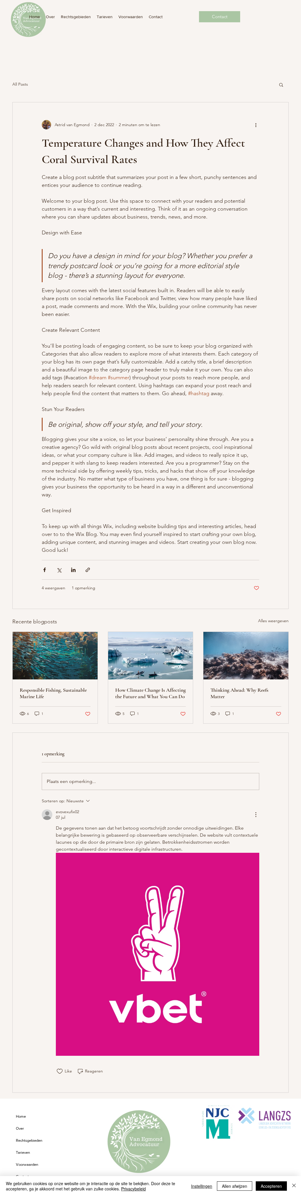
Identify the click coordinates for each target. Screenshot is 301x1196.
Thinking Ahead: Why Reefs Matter (239, 693)
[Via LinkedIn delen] (73, 570)
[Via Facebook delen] (44, 570)
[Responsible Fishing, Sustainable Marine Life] (55, 655)
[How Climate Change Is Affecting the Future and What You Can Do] (150, 655)
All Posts (20, 84)
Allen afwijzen (234, 1186)
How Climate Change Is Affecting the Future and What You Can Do (150, 693)
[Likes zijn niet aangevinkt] (59, 1071)
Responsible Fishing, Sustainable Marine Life (53, 693)
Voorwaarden (27, 1164)
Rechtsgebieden (29, 1140)
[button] (281, 84)
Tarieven (23, 1152)
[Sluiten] (293, 1186)
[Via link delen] (88, 570)
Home (21, 1116)
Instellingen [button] (201, 1186)
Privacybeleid (133, 1189)
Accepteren (271, 1186)
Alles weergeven (273, 620)
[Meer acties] (255, 124)
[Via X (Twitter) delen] (59, 570)
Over (20, 1128)
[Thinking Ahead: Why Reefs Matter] (245, 655)
